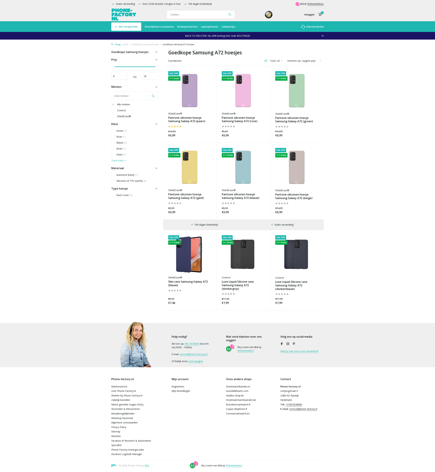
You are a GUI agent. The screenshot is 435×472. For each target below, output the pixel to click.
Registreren (178, 386)
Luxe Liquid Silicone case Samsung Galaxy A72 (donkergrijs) (238, 285)
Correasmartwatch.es (238, 413)
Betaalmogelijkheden (123, 413)
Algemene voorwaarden (124, 422)
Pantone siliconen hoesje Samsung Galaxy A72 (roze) (239, 119)
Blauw (121, 142)
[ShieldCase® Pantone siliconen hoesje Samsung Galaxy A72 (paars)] (189, 90)
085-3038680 (192, 343)
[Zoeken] (229, 14)
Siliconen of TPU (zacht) (131, 180)
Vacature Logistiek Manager (126, 454)
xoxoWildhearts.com (237, 391)
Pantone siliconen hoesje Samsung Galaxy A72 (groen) (294, 119)
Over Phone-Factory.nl (123, 391)
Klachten (116, 436)
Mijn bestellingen (181, 391)
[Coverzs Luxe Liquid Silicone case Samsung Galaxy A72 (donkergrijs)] (243, 254)
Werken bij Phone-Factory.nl (126, 395)
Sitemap (115, 431)
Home (125, 44)
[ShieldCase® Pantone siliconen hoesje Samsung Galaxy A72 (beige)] (297, 167)
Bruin (121, 148)
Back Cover (124, 195)
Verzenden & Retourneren (125, 409)
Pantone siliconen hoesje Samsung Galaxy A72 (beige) (293, 196)
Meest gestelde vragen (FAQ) (127, 404)
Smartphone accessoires (159, 26)
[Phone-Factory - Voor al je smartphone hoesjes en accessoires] (124, 14)
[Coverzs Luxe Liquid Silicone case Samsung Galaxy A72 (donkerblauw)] (297, 254)
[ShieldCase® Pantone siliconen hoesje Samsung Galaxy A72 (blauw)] (243, 167)
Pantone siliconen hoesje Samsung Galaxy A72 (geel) (186, 196)
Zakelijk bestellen (120, 400)
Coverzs (121, 110)
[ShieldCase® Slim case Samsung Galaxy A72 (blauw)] (189, 254)
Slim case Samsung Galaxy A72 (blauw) (188, 283)
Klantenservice (315, 26)
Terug (117, 44)
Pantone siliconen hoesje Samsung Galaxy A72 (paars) (186, 119)
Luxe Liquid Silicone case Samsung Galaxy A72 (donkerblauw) (291, 285)
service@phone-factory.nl (193, 354)
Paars (121, 154)
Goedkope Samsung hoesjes (145, 44)
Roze (121, 136)
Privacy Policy (118, 427)
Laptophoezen (209, 26)
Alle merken (123, 104)
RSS (147, 465)
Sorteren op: (294, 60)
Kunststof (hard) (127, 174)
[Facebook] (281, 344)
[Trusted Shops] (269, 14)
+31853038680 (293, 404)
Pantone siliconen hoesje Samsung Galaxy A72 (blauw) (240, 196)
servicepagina (195, 361)
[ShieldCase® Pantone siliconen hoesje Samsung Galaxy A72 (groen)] (297, 90)
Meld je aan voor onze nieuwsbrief (299, 351)
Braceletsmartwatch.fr (238, 404)
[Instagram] (287, 344)
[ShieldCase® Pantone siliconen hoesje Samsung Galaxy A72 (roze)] (243, 90)
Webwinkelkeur (315, 3)
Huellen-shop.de (235, 395)
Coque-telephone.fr (236, 409)
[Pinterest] (294, 344)
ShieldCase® (123, 116)
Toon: (273, 60)
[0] (319, 14)
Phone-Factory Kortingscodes (127, 449)
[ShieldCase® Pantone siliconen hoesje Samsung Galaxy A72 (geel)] (189, 167)
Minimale (119, 76)
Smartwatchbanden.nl (238, 386)
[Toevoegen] (205, 133)
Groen (121, 130)
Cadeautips (228, 26)
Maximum (150, 76)
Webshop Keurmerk (122, 418)
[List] (265, 60)
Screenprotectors (187, 26)
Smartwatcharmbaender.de (241, 400)
